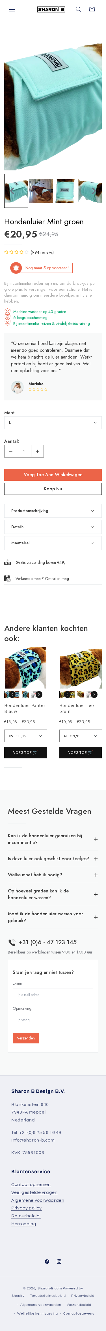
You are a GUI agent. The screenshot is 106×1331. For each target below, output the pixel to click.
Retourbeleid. (26, 1216)
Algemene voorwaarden (37, 1200)
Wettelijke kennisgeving (37, 1313)
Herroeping (23, 1224)
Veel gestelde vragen (34, 1192)
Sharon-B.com (50, 1288)
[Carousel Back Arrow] (12, 190)
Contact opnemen (31, 1184)
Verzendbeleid (79, 1304)
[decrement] (10, 451)
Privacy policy (26, 1208)
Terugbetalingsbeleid (48, 1295)
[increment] (37, 451)
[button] (11, 9)
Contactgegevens (78, 1313)
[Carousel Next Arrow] (93, 190)
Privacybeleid (82, 1295)
